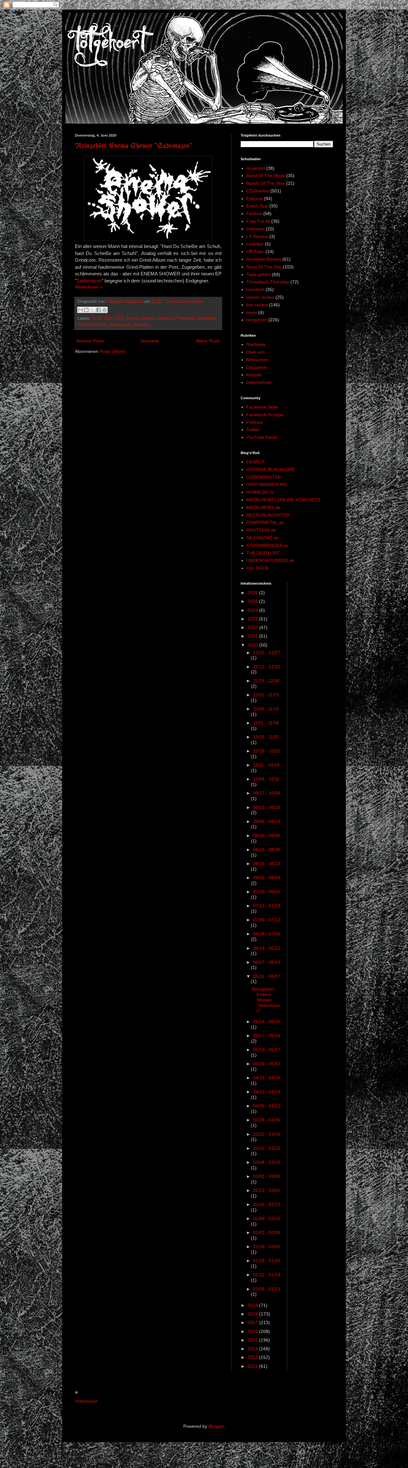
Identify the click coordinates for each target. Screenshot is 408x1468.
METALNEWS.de (263, 507)
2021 (253, 636)
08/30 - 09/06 (266, 835)
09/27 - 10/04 (266, 793)
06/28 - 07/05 (266, 933)
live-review (257, 304)
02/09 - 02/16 (266, 1218)
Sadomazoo (89, 280)
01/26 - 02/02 (266, 1246)
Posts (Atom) (112, 351)
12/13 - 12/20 (266, 666)
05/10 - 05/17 (266, 1049)
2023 (253, 618)
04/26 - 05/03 (266, 1063)
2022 (253, 627)
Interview (255, 228)
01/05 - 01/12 (266, 1289)
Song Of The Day (263, 266)
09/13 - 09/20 (266, 807)
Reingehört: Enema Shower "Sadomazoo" (134, 146)
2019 (253, 1305)
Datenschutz (259, 382)
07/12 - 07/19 (266, 905)
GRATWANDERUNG (267, 484)
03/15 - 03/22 (266, 1148)
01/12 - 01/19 (266, 1274)
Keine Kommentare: (185, 301)
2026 (253, 592)
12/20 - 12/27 (266, 652)
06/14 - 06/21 (266, 948)
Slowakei (142, 325)
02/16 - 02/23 (266, 1204)
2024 (253, 610)
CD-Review (257, 190)
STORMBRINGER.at (267, 545)
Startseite (149, 340)
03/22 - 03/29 (266, 1134)
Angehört (255, 168)
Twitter (253, 429)
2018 (253, 1313)
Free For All (258, 221)
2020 (119, 318)
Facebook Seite (262, 406)
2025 (253, 601)
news (251, 312)
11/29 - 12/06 (266, 680)
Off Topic (255, 251)
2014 (253, 1348)
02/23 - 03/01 (266, 1190)
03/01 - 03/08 (266, 1176)
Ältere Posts (208, 340)
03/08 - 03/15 (266, 1162)
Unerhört (255, 289)
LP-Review (257, 236)
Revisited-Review (263, 259)
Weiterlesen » (89, 286)
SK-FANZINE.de (262, 537)
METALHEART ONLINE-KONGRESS (283, 499)
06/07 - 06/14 (266, 962)
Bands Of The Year (265, 183)
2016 (253, 1331)
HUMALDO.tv (259, 492)
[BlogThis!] (86, 310)
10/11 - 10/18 (266, 765)
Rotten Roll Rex (91, 325)
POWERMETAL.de (265, 522)
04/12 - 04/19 (266, 1091)
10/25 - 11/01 (266, 736)
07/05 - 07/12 (266, 919)
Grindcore (166, 318)
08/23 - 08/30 (266, 849)
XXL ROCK (257, 568)
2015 (253, 1340)
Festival (254, 213)
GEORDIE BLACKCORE (270, 469)
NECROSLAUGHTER (267, 515)
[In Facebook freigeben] (98, 310)
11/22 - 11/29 (266, 694)
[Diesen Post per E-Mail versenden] (80, 310)
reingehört (206, 318)
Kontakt (254, 374)
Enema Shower (140, 318)
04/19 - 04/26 (266, 1077)
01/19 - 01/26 (266, 1260)
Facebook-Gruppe (264, 414)
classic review (260, 297)
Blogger (216, 1426)
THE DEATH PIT (263, 553)
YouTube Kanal (261, 437)
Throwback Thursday (267, 281)
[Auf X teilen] (92, 310)
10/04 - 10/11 (266, 779)
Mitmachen (257, 359)
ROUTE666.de (261, 530)
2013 (253, 1357)
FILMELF (255, 461)
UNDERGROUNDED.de (270, 560)
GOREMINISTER (263, 477)
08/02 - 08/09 (266, 877)
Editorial (254, 198)
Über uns (255, 352)
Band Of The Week (265, 175)
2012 (253, 1366)
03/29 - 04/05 (266, 1119)
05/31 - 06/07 (266, 976)
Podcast (254, 422)
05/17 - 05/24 (266, 1035)
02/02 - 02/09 (266, 1232)
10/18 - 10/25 (266, 750)
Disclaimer (256, 367)
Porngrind (186, 318)
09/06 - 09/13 (266, 821)
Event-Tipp (257, 205)
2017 (253, 1322)
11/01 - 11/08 (266, 722)
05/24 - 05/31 (266, 1021)
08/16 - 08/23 (266, 863)
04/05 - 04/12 (266, 1105)
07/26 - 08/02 (266, 891)
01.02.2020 (102, 318)
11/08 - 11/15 (266, 708)
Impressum (86, 1401)
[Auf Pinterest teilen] (104, 310)
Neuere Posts (90, 340)
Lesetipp (255, 243)
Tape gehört (258, 274)
